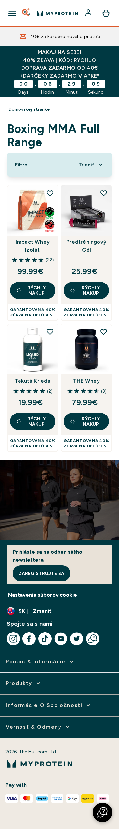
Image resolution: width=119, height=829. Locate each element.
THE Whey (86, 381)
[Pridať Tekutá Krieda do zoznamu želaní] (50, 331)
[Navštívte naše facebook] (29, 638)
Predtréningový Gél (86, 246)
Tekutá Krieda (33, 381)
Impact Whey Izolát (33, 246)
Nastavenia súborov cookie (42, 595)
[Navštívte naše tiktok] (45, 638)
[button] (102, 812)
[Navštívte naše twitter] (76, 638)
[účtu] (89, 13)
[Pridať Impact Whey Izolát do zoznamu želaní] (50, 192)
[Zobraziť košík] (106, 13)
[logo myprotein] (57, 13)
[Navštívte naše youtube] (60, 638)
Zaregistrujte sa (41, 573)
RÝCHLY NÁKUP (36, 290)
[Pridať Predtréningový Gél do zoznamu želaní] (103, 192)
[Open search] (26, 13)
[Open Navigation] (12, 13)
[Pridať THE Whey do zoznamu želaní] (103, 331)
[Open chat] (92, 638)
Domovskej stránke (29, 109)
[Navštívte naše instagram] (13, 638)
